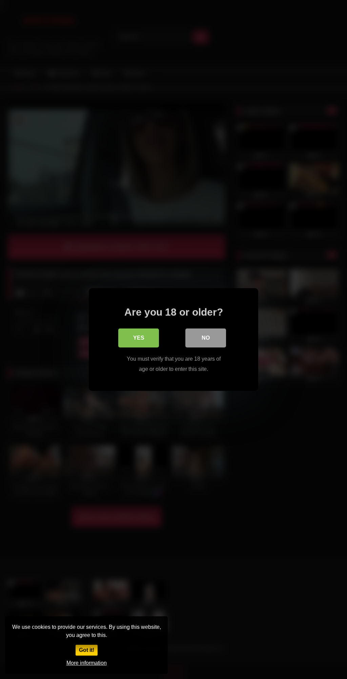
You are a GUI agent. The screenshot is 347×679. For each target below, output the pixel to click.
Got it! (86, 650)
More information (86, 663)
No (206, 338)
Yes (138, 338)
